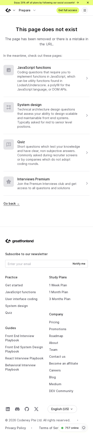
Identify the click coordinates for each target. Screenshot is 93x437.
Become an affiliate (63, 363)
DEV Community (61, 391)
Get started (14, 285)
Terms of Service (51, 428)
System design (29, 105)
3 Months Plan (59, 299)
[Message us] (84, 428)
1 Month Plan (58, 292)
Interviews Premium (33, 179)
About (53, 343)
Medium (55, 384)
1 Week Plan (58, 285)
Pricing (54, 322)
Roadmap (56, 336)
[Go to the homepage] (19, 241)
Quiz (21, 142)
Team (53, 349)
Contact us (57, 356)
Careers (55, 370)
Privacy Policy (15, 428)
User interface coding (21, 299)
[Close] (88, 2)
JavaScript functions (34, 67)
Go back (11, 203)
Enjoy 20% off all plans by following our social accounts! (44, 2)
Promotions (57, 329)
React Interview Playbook (24, 358)
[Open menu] (85, 10)
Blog (52, 377)
